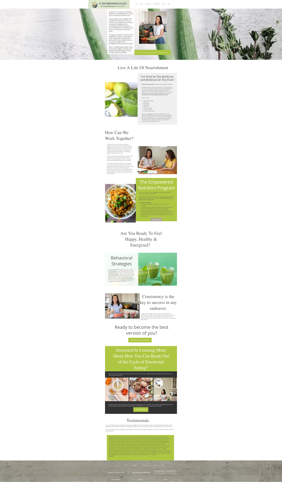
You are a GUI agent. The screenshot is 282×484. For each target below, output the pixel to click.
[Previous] (107, 269)
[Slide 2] (139, 458)
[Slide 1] (139, 283)
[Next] (175, 269)
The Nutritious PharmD (148, 84)
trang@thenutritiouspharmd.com (116, 472)
